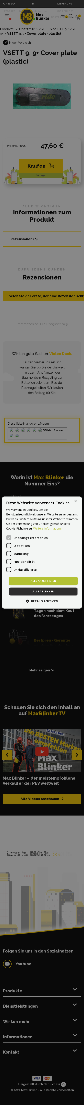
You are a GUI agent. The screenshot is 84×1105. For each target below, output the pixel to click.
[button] (42, 601)
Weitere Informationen (48, 529)
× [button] (75, 501)
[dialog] (42, 552)
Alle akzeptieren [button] (43, 581)
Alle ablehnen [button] (43, 591)
